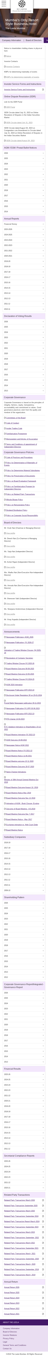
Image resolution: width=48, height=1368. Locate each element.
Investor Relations (10, 1335)
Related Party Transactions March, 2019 (19, 1275)
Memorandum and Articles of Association (22, 439)
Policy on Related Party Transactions (20, 494)
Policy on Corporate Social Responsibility (22, 515)
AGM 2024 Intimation (14, 685)
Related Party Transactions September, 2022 (21, 1238)
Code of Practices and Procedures (19, 457)
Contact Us (7, 1349)
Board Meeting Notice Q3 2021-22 (19, 751)
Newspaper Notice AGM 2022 (17, 745)
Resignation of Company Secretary (19, 658)
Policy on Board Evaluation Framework (21, 481)
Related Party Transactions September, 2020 (21, 1259)
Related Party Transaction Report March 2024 (21, 1221)
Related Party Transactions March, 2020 (19, 1264)
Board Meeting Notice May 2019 (18, 793)
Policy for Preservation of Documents (20, 476)
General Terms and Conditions (14, 1345)
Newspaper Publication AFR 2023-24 (20, 690)
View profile (10, 533)
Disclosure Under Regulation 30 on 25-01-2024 (24, 695)
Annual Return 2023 (11, 1303)
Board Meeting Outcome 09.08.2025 (20, 669)
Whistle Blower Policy (14, 500)
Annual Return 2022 (11, 1309)
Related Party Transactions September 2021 (21, 1248)
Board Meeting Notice (14, 830)
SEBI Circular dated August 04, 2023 (20, 141)
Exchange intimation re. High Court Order (22, 825)
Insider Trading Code (14, 428)
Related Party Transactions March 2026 (19, 1200)
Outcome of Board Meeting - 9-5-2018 (20, 809)
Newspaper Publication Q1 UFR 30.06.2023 (23, 708)
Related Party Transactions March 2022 (19, 1243)
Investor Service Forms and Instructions (19, 90)
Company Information (11, 40)
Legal (5, 1342)
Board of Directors (34, 40)
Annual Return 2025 (11, 1293)
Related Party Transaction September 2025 (20, 1206)
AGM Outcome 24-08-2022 (16, 740)
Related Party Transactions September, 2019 (21, 1269)
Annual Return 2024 (11, 1298)
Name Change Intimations (16, 772)
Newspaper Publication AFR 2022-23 (20, 714)
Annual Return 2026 (11, 1287)
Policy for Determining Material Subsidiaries (23, 470)
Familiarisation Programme (16, 434)
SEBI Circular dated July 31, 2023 (19, 123)
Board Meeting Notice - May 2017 (19, 819)
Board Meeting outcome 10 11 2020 (19, 761)
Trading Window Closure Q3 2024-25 (20, 679)
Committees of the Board (15, 418)
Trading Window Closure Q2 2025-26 (20, 663)
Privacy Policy (8, 1338)
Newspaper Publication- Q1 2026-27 (20, 642)
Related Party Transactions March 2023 (19, 1232)
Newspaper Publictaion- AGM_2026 (19, 637)
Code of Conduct (12, 423)
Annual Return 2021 (11, 1314)
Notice (8, 56)
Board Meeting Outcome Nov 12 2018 (20, 798)
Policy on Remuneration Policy (18, 505)
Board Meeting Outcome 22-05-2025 (20, 674)
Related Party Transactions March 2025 (19, 1211)
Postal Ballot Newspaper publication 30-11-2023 (22, 703)
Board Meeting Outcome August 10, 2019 (22, 787)
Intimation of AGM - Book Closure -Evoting (22, 803)
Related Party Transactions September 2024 (21, 1216)
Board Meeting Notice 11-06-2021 (19, 756)
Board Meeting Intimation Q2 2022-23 (20, 735)
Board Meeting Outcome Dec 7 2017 (20, 814)
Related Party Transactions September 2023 (21, 1227)
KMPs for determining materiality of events (22, 77)
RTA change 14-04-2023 (15, 719)
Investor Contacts (13, 67)
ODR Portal (10, 107)
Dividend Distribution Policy (16, 510)
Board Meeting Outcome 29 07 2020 (20, 767)
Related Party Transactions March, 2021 (19, 1254)
